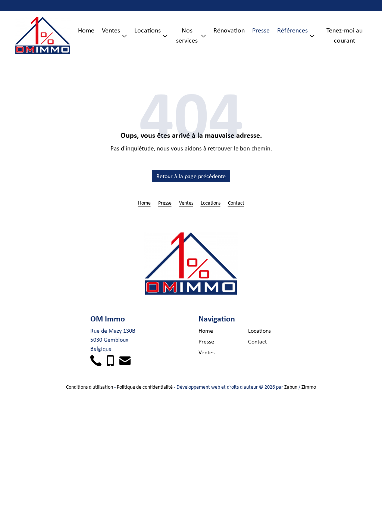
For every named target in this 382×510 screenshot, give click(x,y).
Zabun (290, 386)
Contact (236, 202)
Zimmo (308, 386)
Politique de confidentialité (145, 386)
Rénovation (229, 30)
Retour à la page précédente (191, 176)
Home (86, 30)
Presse (261, 30)
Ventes (111, 30)
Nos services (187, 35)
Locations (147, 30)
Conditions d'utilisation (89, 386)
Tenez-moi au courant (344, 35)
